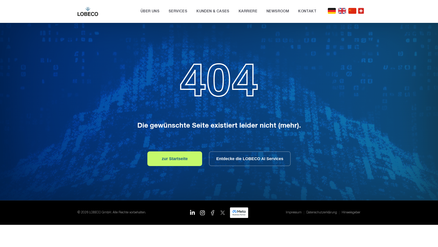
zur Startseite (175, 158)
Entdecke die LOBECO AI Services (249, 158)
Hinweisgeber (351, 212)
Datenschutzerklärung (321, 212)
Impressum (294, 212)
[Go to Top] (426, 235)
